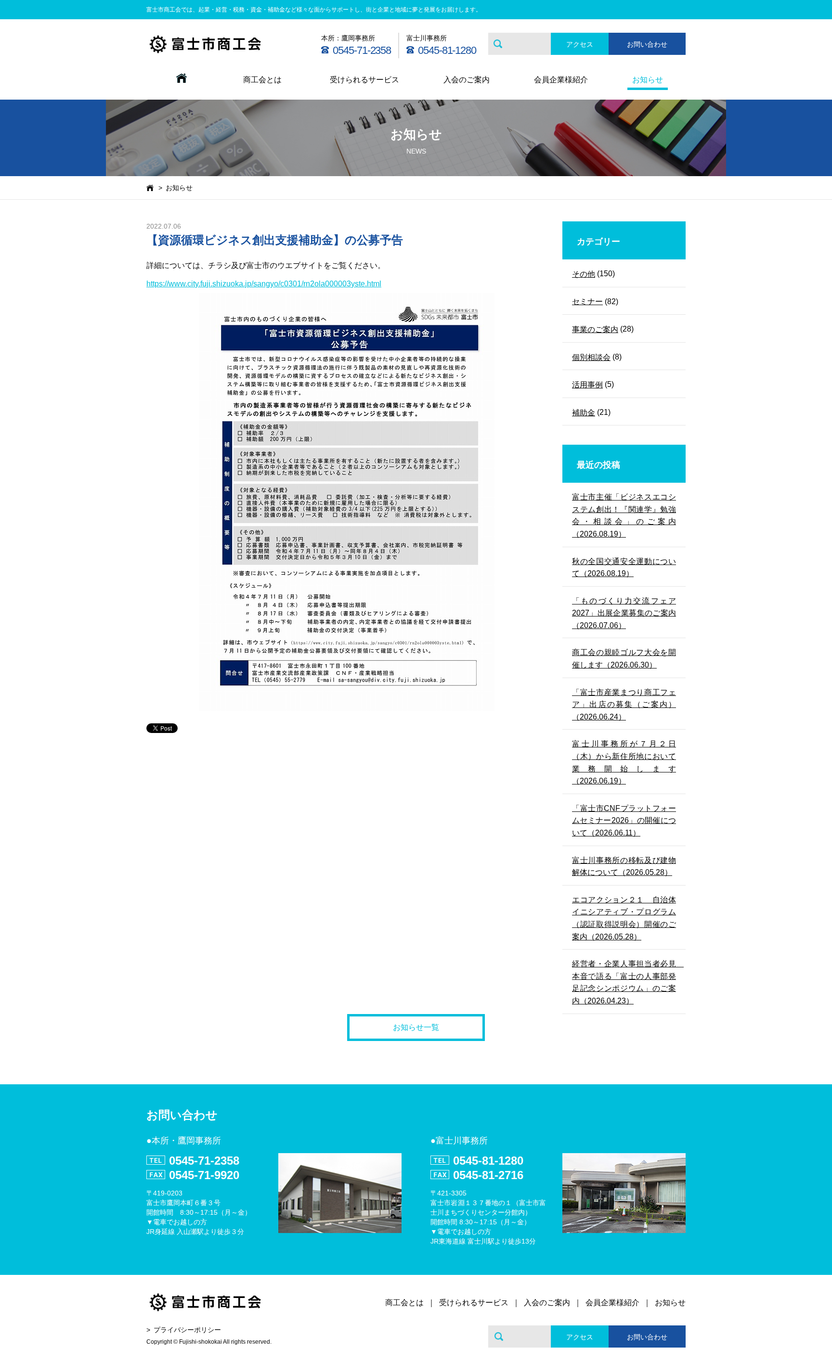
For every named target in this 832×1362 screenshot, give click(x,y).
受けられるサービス (364, 80)
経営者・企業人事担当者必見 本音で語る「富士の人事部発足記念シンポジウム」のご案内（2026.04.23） (624, 982)
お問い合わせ (647, 44)
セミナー (587, 301)
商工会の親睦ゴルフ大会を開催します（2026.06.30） (624, 658)
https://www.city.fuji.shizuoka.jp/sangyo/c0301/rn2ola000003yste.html (263, 284)
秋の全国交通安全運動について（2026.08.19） (624, 567)
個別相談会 (591, 357)
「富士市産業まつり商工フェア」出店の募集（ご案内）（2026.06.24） (624, 704)
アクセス (579, 44)
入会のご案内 (466, 80)
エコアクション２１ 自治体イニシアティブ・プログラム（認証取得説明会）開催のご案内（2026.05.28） (624, 918)
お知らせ (647, 80)
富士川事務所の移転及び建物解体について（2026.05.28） (624, 866)
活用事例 (587, 385)
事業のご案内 (595, 329)
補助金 (583, 413)
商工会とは (262, 80)
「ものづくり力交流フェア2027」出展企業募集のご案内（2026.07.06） (624, 613)
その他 (583, 274)
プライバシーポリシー (187, 1330)
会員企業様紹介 (561, 80)
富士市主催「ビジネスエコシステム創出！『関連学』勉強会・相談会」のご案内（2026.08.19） (624, 515)
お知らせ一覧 (416, 1027)
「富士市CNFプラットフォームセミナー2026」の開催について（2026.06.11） (624, 820)
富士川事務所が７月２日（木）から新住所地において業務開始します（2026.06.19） (624, 762)
